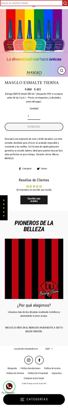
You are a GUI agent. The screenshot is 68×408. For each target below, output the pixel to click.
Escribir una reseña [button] (34, 200)
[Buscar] (65, 3)
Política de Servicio (15, 373)
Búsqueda (12, 368)
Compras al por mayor (34, 378)
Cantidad (34, 108)
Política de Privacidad (38, 373)
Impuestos (57, 373)
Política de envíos (52, 368)
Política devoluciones (30, 368)
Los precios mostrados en (26, 349)
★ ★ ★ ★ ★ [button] (3, 208)
